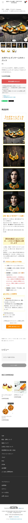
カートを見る (5, 492)
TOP (3, 9)
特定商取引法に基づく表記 (9, 97)
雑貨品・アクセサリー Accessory (13, 9)
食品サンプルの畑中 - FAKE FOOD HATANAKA (14, 2)
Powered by (6, 508)
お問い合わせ (5, 496)
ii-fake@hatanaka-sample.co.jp (16, 519)
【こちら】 (14, 91)
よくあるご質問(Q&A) (7, 471)
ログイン (4, 488)
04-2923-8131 (16, 516)
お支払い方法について (7, 446)
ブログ (3, 457)
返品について (6, 95)
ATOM (3, 464)
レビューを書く (14, 365)
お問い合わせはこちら (14, 326)
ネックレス (5, 11)
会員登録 (4, 485)
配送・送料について (7, 439)
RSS (3, 461)
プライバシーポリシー (7, 453)
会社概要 (4, 468)
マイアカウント (6, 481)
